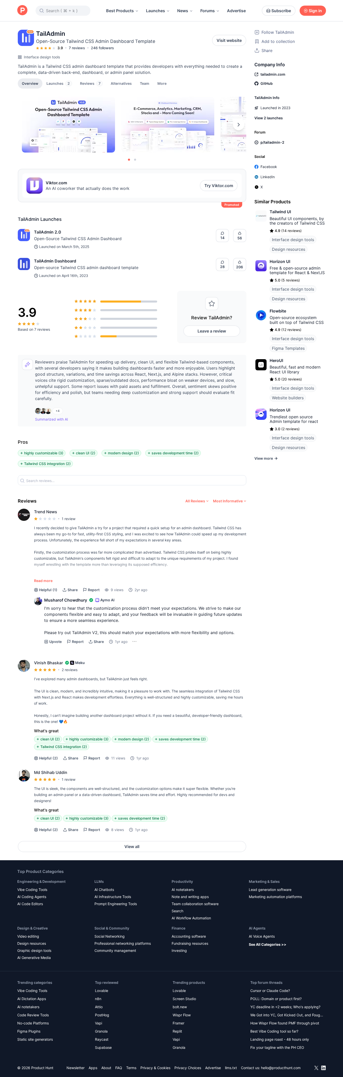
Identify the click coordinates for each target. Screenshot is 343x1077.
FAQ (118, 1068)
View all (131, 846)
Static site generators (35, 1039)
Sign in (315, 10)
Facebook (268, 166)
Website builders (288, 397)
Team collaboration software (195, 904)
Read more (43, 580)
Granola (101, 1031)
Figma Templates (288, 348)
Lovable (101, 990)
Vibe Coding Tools (32, 889)
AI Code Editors (30, 904)
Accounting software (189, 936)
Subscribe (281, 10)
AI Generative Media (34, 957)
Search (177, 911)
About (106, 1068)
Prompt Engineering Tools (115, 904)
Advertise (236, 10)
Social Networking (109, 936)
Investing (179, 950)
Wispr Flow (182, 1015)
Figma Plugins (28, 1031)
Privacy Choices (187, 1068)
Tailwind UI (280, 211)
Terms (131, 1068)
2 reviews (69, 670)
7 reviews (77, 48)
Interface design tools (42, 57)
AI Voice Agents (262, 936)
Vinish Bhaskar (48, 662)
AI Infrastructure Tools (112, 896)
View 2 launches (268, 118)
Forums (207, 10)
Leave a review (212, 331)
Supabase (103, 1047)
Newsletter (76, 1068)
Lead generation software (270, 889)
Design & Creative (32, 928)
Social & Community (111, 928)
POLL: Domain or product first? (276, 999)
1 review (68, 519)
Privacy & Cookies (155, 1068)
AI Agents (257, 928)
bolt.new (180, 1007)
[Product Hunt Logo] (22, 10)
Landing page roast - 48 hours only (279, 1039)
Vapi (98, 1023)
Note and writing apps (190, 896)
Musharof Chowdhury (65, 600)
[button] (162, 83)
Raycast (101, 1039)
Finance (178, 928)
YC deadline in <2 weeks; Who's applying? (285, 1007)
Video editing (28, 936)
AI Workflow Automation (191, 918)
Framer (178, 1023)
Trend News (45, 511)
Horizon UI (280, 261)
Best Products (120, 10)
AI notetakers (183, 889)
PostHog (102, 1015)
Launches (155, 10)
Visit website (229, 40)
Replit (177, 1031)
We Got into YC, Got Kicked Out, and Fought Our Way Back (286, 1015)
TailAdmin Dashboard (55, 260)
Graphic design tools (34, 950)
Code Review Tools (33, 1015)
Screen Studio (184, 999)
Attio (99, 1007)
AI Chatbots (104, 889)
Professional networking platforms (122, 943)
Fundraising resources (190, 943)
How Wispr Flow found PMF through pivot (284, 1023)
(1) (48, 590)
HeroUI (276, 360)
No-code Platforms (33, 1023)
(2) (48, 758)
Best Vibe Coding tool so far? (274, 1031)
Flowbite (278, 310)
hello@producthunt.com (281, 1068)
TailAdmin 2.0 (47, 232)
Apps (93, 1068)
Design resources (288, 249)
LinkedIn (267, 177)
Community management (115, 950)
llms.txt (231, 1068)
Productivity (182, 881)
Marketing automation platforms (275, 896)
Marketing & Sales (264, 881)
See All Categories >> (267, 944)
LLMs (99, 881)
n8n (98, 999)
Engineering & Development (41, 881)
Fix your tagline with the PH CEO (277, 1047)
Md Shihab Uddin (50, 772)
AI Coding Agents (31, 896)
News (182, 10)
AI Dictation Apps (31, 999)
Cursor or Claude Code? (270, 990)
